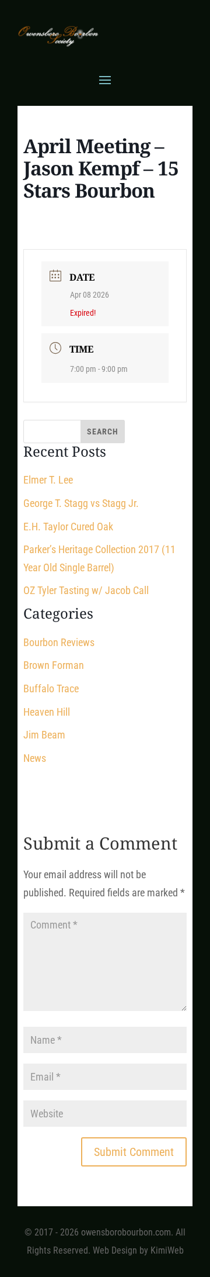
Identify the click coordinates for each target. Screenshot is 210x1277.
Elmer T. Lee (48, 480)
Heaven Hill (46, 712)
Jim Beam (44, 735)
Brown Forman (53, 665)
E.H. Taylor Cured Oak (68, 526)
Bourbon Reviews (58, 642)
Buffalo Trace (51, 688)
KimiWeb (167, 1250)
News (34, 758)
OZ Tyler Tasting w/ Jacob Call (86, 590)
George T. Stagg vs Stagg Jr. (81, 503)
